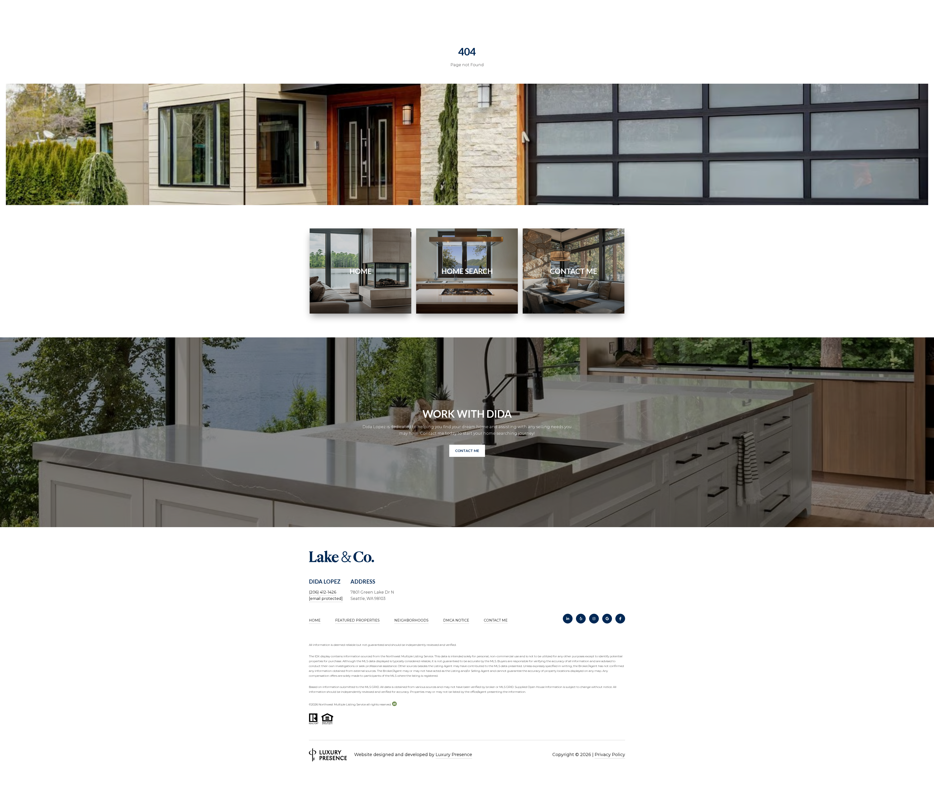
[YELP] (581, 618)
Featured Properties (357, 620)
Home (315, 620)
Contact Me (496, 620)
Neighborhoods (411, 620)
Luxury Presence (454, 754)
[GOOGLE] (607, 618)
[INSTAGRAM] (594, 618)
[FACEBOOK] (620, 618)
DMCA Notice (456, 620)
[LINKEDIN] (568, 618)
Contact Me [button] (467, 451)
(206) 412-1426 (322, 592)
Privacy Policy (610, 754)
